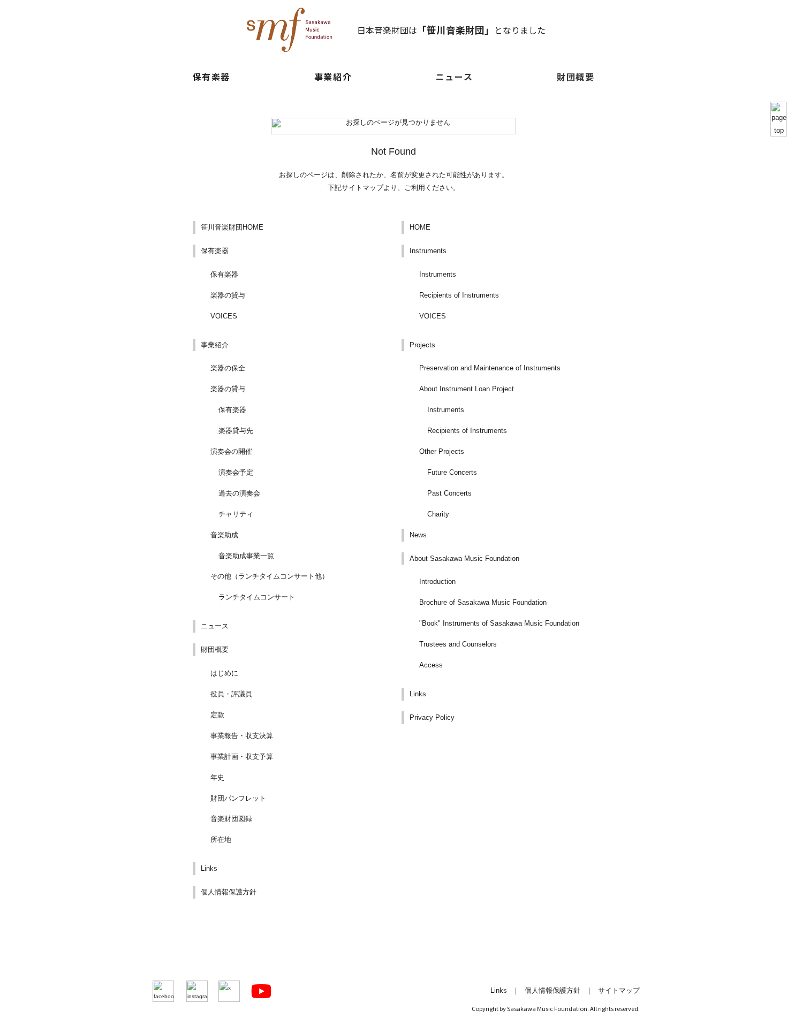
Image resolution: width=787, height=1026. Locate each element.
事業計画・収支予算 (241, 757)
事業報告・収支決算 (241, 736)
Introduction (437, 581)
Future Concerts (452, 472)
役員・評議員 (231, 694)
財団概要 (575, 76)
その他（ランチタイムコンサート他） (269, 576)
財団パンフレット (238, 798)
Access (431, 665)
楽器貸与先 (235, 431)
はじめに (224, 673)
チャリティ (235, 514)
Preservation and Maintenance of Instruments (490, 368)
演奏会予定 (235, 472)
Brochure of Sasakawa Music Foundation (483, 602)
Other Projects (441, 451)
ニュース (454, 76)
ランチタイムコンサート (256, 597)
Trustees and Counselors (458, 644)
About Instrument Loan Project (466, 389)
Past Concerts (449, 493)
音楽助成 (224, 535)
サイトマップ (619, 990)
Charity (438, 514)
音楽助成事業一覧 (246, 556)
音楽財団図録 (231, 819)
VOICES (223, 316)
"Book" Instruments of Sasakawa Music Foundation (499, 623)
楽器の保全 (227, 368)
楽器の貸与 (227, 295)
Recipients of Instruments (459, 295)
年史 (217, 777)
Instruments (428, 251)
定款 (217, 715)
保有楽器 (215, 251)
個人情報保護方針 (228, 892)
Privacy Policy (432, 717)
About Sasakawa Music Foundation (464, 558)
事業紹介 (215, 345)
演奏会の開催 (231, 451)
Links (209, 868)
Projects (422, 345)
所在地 (220, 839)
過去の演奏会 (239, 493)
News (418, 535)
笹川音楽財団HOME (232, 227)
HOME (420, 227)
